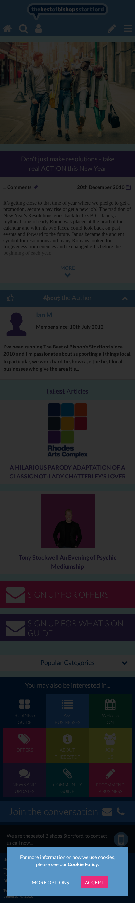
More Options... (52, 882)
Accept (94, 882)
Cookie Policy (83, 864)
